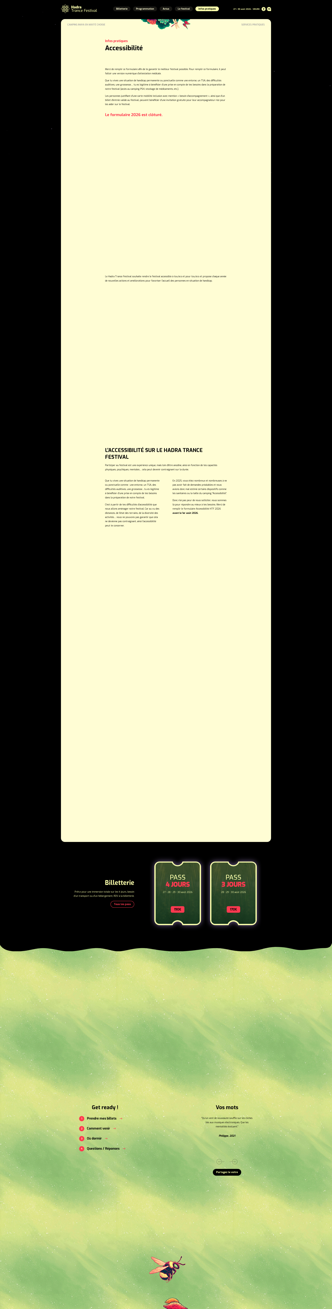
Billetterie (121, 8)
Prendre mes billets (101, 1118)
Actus (166, 8)
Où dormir (94, 1138)
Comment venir (98, 1128)
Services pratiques (253, 24)
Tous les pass (122, 904)
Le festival (184, 8)
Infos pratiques (207, 8)
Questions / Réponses (103, 1148)
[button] (233, 1161)
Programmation (145, 8)
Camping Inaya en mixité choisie (86, 24)
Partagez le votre (227, 1172)
